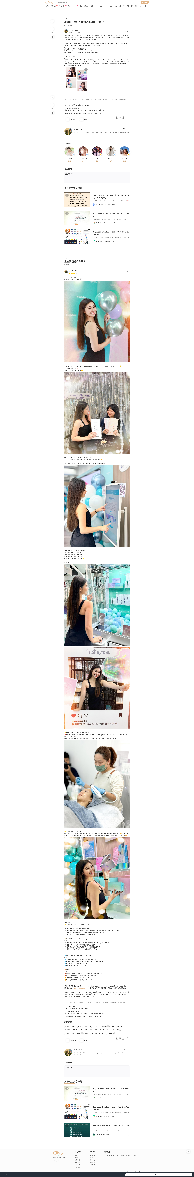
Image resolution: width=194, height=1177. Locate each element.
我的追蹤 (92, 1162)
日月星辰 (111, 1033)
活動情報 (101, 110)
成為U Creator (72, 6)
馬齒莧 (102, 1030)
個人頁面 (92, 1155)
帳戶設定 (92, 1157)
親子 (128, 6)
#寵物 (106, 1155)
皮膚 (91, 1030)
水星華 (74, 1026)
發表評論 (69, 174)
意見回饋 (77, 1165)
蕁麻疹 (79, 1033)
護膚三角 (119, 1026)
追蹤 (126, 31)
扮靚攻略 (94, 110)
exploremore (73, 30)
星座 (80, 1030)
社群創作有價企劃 (51, 6)
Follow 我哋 (97, 113)
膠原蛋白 (119, 1030)
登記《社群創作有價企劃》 (83, 105)
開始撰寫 (144, 2)
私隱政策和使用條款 (46, 1174)
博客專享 (99, 6)
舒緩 (113, 1030)
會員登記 (137, 2)
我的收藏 (92, 1160)
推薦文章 (86, 6)
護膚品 (67, 1026)
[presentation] (64, 152)
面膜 (96, 1030)
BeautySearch (97, 158)
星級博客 (93, 6)
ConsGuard (103, 1026)
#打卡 (114, 1155)
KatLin (124, 158)
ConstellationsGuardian (98, 1033)
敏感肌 (75, 1030)
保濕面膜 (67, 1030)
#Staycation (128, 1155)
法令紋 (67, 1033)
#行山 (110, 1155)
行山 (140, 6)
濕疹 (73, 1033)
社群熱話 (61, 6)
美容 (86, 1030)
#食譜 (118, 1155)
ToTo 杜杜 (110, 158)
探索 (81, 6)
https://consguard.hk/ (81, 988)
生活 (132, 6)
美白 (107, 1030)
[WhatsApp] (52, 121)
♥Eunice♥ (83, 158)
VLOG (107, 6)
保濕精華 (85, 1033)
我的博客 (92, 1165)
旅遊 (116, 6)
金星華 (80, 1026)
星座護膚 (111, 1026)
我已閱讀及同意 (159, 1174)
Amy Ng (69, 158)
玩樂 (124, 6)
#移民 (134, 1155)
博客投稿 (77, 1167)
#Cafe (122, 1155)
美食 (111, 6)
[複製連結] (52, 129)
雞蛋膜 (95, 1026)
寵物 (136, 6)
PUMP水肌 (88, 1026)
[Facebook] (52, 116)
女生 (120, 6)
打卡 (74, 110)
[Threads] (52, 125)
